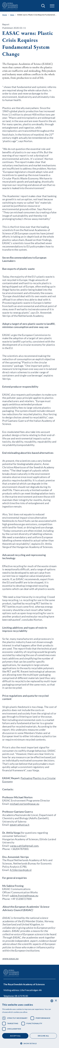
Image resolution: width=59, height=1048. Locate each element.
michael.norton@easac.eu (24, 803)
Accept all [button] (15, 1036)
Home (4, 15)
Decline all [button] (43, 1036)
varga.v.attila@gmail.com (24, 845)
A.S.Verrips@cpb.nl (21, 870)
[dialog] (29, 1022)
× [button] (56, 1001)
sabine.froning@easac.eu (24, 895)
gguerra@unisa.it (19, 824)
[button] (29, 1043)
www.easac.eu (10, 958)
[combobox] (51, 1000)
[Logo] (10, 6)
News (12, 15)
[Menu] (52, 5)
